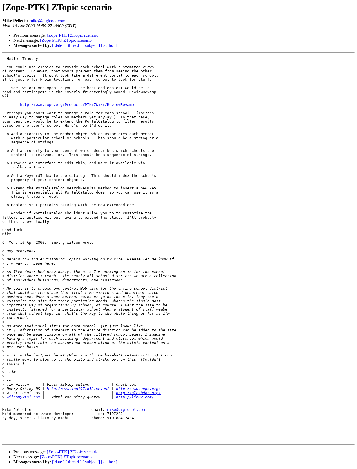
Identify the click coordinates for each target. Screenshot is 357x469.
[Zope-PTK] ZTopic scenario (72, 35)
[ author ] (109, 45)
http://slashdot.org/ (138, 393)
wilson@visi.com (23, 397)
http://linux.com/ (135, 397)
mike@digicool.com (47, 20)
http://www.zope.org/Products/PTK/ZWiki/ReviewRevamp (77, 104)
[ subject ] (91, 45)
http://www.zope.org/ (138, 389)
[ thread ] (73, 45)
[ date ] (58, 45)
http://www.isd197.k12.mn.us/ (78, 389)
